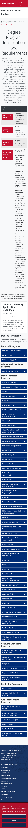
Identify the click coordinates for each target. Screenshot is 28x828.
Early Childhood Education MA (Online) (11, 707)
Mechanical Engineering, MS (11, 549)
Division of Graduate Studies (11, 750)
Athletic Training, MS (8, 396)
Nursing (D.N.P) (7, 355)
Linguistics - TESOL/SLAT (10, 673)
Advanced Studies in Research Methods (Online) (11, 651)
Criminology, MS (7, 459)
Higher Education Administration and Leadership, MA (12, 512)
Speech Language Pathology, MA (12, 612)
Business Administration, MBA (11, 410)
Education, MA (6, 479)
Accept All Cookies (14, 825)
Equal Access (5, 781)
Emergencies (4, 794)
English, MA (5, 497)
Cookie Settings (5, 770)
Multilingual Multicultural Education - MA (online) (9, 714)
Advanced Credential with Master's (10, 694)
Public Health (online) (8, 589)
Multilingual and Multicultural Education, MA (11, 555)
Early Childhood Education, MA (11, 468)
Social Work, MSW (7, 598)
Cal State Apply (6, 143)
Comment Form (5, 773)
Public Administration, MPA (10, 585)
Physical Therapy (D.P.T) (9, 360)
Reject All (14, 820)
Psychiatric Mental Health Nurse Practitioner (12, 678)
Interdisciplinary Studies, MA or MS (11, 528)
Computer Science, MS (9, 441)
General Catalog (5, 130)
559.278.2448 (6, 760)
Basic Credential (7, 688)
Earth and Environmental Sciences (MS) (9, 474)
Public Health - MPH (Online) (11, 720)
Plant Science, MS (7, 574)
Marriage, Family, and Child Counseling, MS (10, 539)
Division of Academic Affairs (10, 21)
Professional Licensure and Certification (7, 155)
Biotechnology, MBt (8, 405)
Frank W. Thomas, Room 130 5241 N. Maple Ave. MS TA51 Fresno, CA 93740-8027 (9, 755)
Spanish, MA (6, 603)
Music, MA (5, 560)
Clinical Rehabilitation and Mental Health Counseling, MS (12, 431)
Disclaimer (4, 786)
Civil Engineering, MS (8, 425)
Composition (6, 664)
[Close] (26, 804)
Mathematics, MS (7, 544)
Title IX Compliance (6, 783)
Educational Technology (9, 668)
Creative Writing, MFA (8, 455)
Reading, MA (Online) (8, 594)
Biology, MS (5, 400)
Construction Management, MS (11, 446)
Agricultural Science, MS (9, 382)
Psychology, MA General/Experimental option (11, 579)
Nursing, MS (6, 565)
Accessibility (4, 767)
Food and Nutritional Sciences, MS (12, 506)
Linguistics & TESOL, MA (9, 533)
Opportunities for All (6, 800)
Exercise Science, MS (9, 502)
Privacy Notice (16, 813)
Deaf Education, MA (8, 464)
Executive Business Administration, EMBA (9, 415)
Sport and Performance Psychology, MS (9, 622)
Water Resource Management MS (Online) (12, 734)
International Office (7, 116)
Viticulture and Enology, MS (10, 632)
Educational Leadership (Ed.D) (11, 351)
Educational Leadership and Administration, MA (10, 485)
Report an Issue (5, 775)
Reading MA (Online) (8, 724)
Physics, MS (6, 569)
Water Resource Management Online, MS (11, 638)
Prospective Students (17, 23)
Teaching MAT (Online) (9, 729)
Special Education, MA (9, 608)
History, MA (5, 517)
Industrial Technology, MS (10, 522)
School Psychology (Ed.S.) (10, 371)
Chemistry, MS (6, 421)
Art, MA (4, 391)
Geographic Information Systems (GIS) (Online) (12, 658)
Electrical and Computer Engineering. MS (9, 492)
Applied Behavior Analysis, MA (11, 387)
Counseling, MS (7, 450)
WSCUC (3, 789)
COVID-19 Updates (6, 797)
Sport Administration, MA (10, 617)
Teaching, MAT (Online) (9, 628)
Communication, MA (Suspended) (12, 436)
